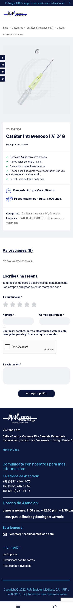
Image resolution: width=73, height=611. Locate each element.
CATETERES (26, 218)
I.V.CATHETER (42, 218)
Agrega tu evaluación (17, 144)
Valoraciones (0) (18, 250)
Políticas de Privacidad (17, 565)
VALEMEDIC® (13, 129)
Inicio (5, 27)
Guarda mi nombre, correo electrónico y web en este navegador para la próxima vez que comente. (35, 333)
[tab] (18, 250)
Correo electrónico (51, 314)
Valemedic (12, 222)
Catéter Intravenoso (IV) (40, 27)
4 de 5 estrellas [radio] (27, 304)
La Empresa (10, 554)
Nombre (8, 314)
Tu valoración (12, 364)
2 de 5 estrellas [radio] (12, 304)
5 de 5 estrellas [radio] (34, 304)
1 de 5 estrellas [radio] (5, 304)
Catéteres (17, 27)
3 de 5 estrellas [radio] (20, 304)
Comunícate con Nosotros (19, 560)
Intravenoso (57, 218)
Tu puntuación (12, 297)
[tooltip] (2, 57)
